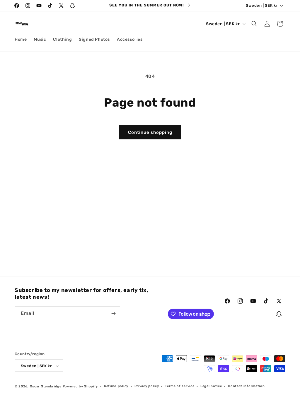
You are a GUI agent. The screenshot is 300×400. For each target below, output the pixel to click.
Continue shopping (150, 132)
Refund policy (116, 386)
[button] (254, 23)
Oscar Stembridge (46, 386)
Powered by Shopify (80, 386)
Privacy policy (146, 386)
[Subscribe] (113, 313)
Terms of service (179, 386)
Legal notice (211, 386)
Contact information (246, 386)
